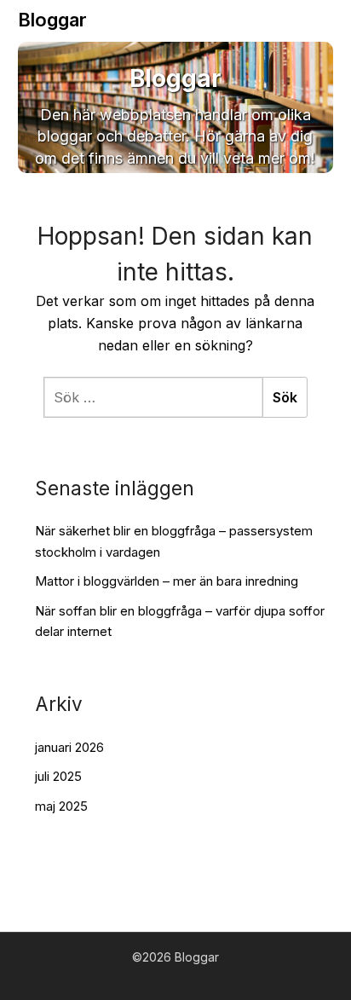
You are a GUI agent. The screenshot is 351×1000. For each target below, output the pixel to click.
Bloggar (52, 20)
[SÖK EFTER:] (152, 397)
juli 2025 (58, 776)
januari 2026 (69, 747)
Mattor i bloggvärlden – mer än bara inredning (166, 581)
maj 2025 (61, 806)
